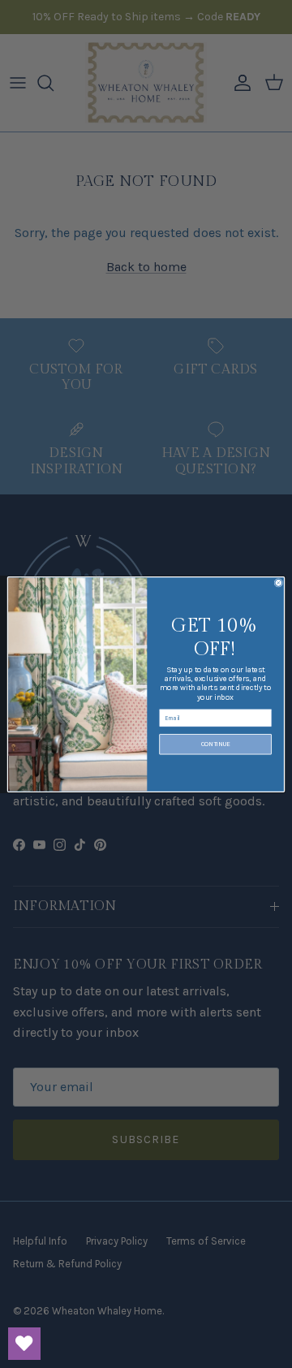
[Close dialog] (278, 582)
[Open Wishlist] (24, 1343)
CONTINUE (215, 744)
